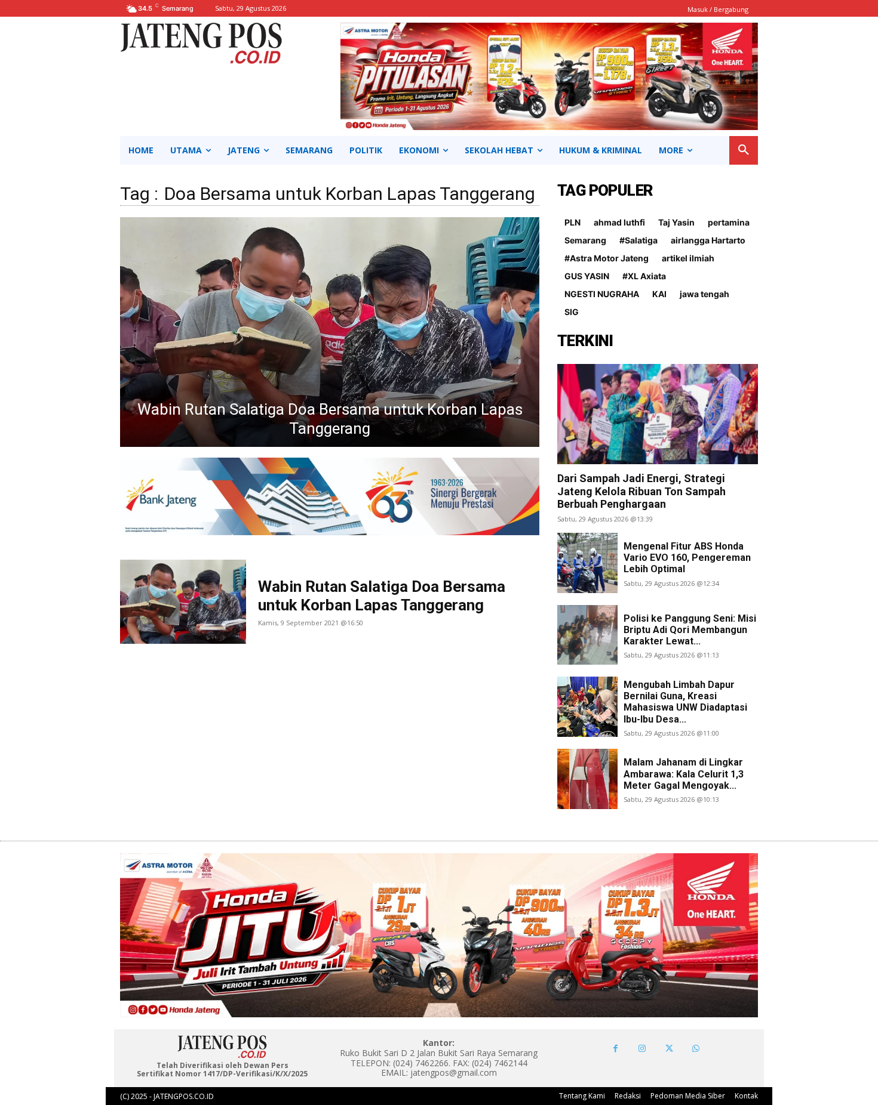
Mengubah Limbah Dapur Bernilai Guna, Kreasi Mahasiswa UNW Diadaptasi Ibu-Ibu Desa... (685, 702)
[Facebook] (615, 1048)
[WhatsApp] (696, 1048)
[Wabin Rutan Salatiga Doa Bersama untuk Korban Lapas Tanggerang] (329, 332)
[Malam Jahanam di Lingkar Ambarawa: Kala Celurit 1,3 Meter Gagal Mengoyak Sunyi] (587, 779)
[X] (669, 1048)
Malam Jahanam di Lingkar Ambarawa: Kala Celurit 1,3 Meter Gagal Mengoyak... (684, 774)
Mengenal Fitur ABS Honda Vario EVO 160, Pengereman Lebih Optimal (687, 558)
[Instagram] (642, 1048)
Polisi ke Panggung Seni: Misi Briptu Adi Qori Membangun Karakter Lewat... (690, 630)
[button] (743, 150)
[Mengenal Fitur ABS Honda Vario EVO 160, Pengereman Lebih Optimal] (587, 563)
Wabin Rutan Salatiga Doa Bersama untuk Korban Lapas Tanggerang (381, 596)
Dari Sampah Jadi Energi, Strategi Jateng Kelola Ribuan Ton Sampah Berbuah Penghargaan (641, 491)
